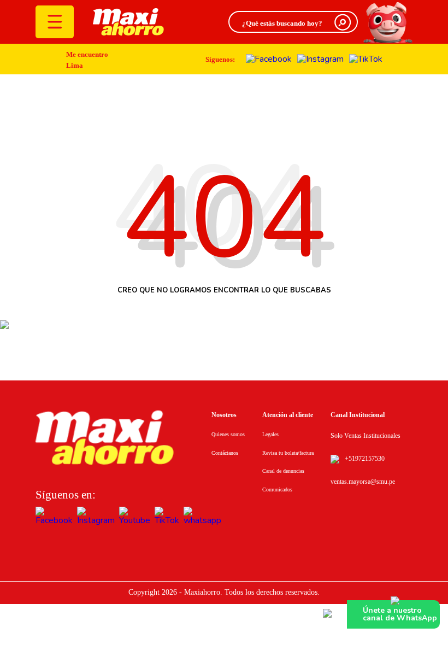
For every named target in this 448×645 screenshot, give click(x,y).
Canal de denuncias (283, 471)
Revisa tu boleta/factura (288, 453)
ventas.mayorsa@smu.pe (363, 481)
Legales (270, 434)
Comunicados (277, 489)
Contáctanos (224, 453)
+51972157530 (365, 458)
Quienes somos (228, 434)
